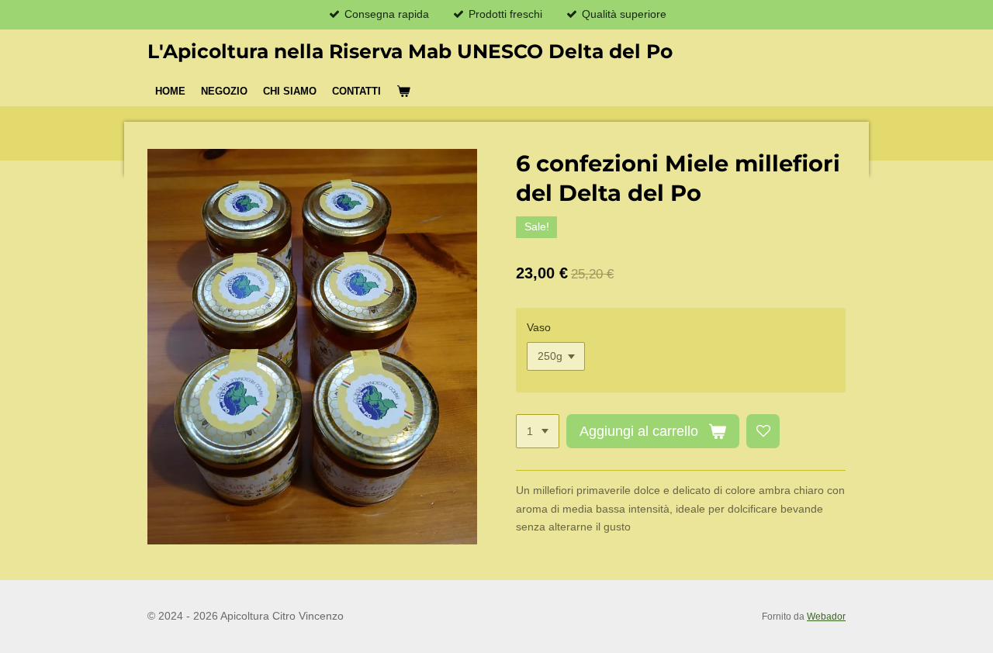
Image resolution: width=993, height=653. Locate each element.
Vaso (539, 327)
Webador (826, 616)
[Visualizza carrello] (403, 91)
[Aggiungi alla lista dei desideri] (763, 431)
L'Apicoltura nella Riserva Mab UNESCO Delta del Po (410, 51)
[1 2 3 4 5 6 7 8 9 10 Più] (537, 431)
